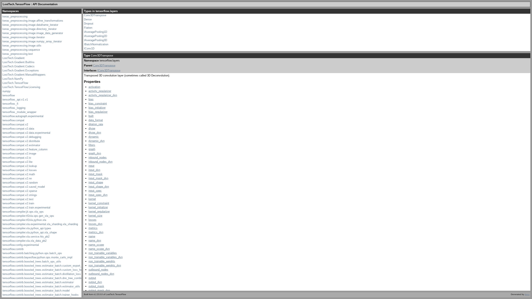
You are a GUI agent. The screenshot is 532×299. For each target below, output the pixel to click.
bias (91, 99)
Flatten (88, 27)
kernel (92, 199)
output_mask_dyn (99, 290)
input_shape (96, 182)
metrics (93, 228)
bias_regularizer (98, 111)
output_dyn (95, 282)
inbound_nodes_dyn (100, 161)
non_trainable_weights (102, 261)
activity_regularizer (100, 91)
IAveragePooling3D (95, 40)
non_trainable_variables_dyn (106, 257)
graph (92, 149)
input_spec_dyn (98, 194)
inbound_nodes (98, 157)
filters (92, 145)
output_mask (96, 286)
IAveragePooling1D (95, 31)
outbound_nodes (98, 269)
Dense (88, 19)
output (92, 277)
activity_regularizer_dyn (103, 95)
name (92, 236)
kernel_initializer (98, 207)
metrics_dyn (96, 232)
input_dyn (94, 170)
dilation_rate (96, 124)
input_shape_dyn (99, 186)
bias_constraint (98, 103)
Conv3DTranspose (95, 15)
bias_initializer (97, 107)
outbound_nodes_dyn (101, 273)
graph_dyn (95, 153)
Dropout (88, 23)
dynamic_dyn (97, 140)
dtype (92, 128)
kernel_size (95, 215)
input (91, 165)
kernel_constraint (99, 203)
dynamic (94, 136)
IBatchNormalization (96, 44)
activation (94, 86)
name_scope (96, 244)
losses (92, 219)
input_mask (95, 174)
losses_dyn (95, 223)
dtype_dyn (95, 132)
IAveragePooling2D (95, 36)
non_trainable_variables (103, 253)
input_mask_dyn (98, 178)
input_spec (95, 190)
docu (527, 294)
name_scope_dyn (99, 248)
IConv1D (89, 48)
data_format (96, 120)
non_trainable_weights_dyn (105, 265)
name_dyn (95, 240)
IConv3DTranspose (108, 70)
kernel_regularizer (99, 211)
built (91, 116)
